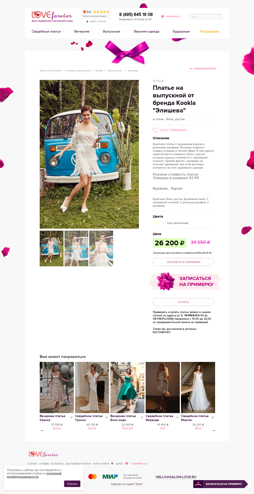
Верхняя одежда (147, 32)
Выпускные (112, 32)
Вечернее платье (123, 418)
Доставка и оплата (78, 463)
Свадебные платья (46, 32)
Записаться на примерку (196, 281)
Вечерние (82, 32)
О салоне (57, 463)
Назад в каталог (205, 68)
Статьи (32, 463)
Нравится (71, 417)
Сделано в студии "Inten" (127, 484)
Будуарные (181, 32)
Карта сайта (101, 463)
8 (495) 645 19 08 (136, 14)
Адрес (119, 463)
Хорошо (72, 483)
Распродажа (210, 32)
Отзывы (44, 463)
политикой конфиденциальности (34, 475)
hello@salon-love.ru (176, 477)
